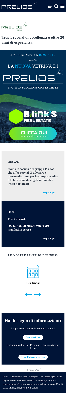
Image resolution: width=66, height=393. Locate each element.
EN (50, 6)
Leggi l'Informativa (30, 357)
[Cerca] (56, 6)
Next (37, 295)
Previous (28, 295)
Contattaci (31, 337)
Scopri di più (49, 193)
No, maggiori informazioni (25, 387)
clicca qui (44, 380)
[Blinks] (33, 116)
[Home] (19, 5)
